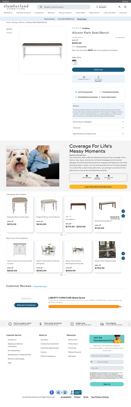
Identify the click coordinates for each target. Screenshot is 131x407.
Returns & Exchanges (16, 359)
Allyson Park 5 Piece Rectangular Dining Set (74, 262)
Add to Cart (98, 70)
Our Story (44, 339)
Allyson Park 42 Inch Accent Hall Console (19, 262)
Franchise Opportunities (50, 348)
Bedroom (51, 12)
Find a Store (73, 344)
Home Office (80, 12)
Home (8, 22)
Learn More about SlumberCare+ (98, 186)
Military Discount (74, 352)
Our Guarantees (14, 350)
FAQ (9, 363)
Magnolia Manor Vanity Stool (18, 217)
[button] (125, 7)
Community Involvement (50, 344)
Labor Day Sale (109, 12)
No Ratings (86, 28)
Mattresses (8, 12)
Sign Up (107, 384)
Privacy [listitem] (77, 397)
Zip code (98, 81)
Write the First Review (26, 305)
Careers (44, 352)
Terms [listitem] (85, 397)
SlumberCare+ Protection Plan (19, 354)
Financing (72, 348)
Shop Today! (82, 19)
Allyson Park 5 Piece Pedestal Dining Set (47, 262)
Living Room (39, 12)
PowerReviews (40, 286)
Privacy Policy (119, 378)
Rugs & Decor (94, 12)
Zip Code (102, 7)
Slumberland (33, 397)
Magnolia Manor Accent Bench (48, 217)
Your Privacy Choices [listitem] (100, 397)
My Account (72, 339)
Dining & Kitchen (65, 12)
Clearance (123, 12)
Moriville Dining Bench (103, 221)
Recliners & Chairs (23, 12)
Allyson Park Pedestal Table (105, 261)
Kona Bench (70, 219)
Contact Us (12, 339)
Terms (91, 379)
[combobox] (63, 7)
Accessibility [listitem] (66, 397)
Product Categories (48, 356)
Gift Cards (72, 356)
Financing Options (82, 46)
